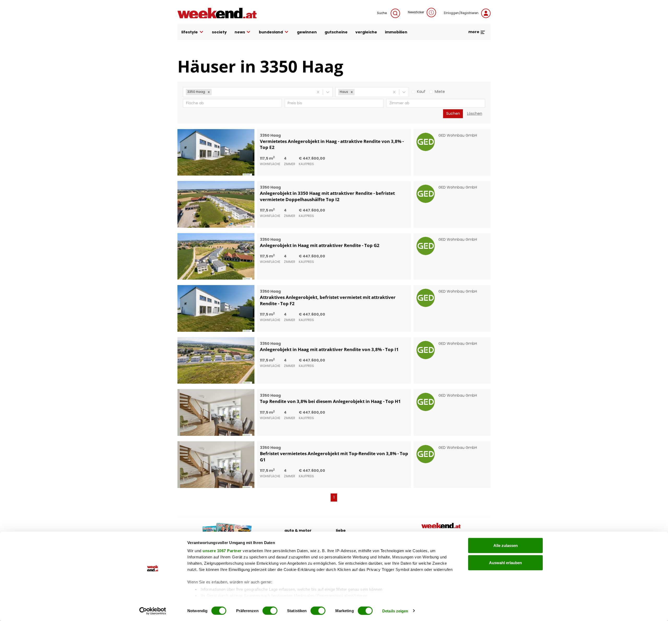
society (219, 32)
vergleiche (366, 32)
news (240, 32)
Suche (382, 13)
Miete (440, 91)
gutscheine (336, 32)
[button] (209, 92)
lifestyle (189, 32)
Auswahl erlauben (505, 562)
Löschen (474, 113)
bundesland (271, 32)
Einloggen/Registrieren (461, 13)
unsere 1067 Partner (222, 550)
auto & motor (298, 530)
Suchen (453, 113)
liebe (341, 530)
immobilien (396, 32)
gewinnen (307, 32)
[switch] (270, 610)
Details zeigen (395, 610)
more (474, 31)
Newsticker (416, 12)
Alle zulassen (505, 545)
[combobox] (213, 92)
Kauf (421, 91)
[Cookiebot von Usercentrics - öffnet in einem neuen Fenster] (153, 611)
